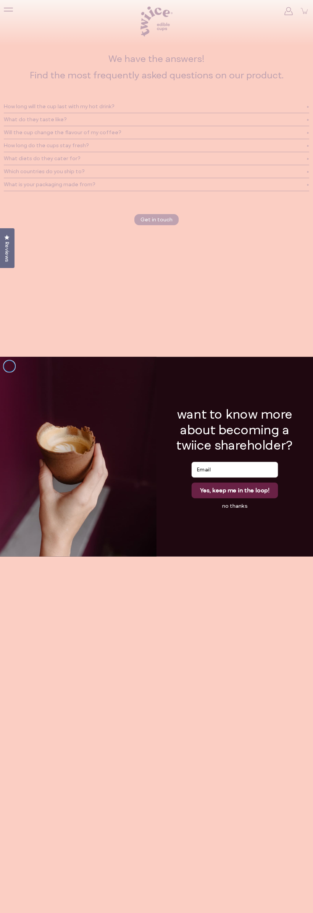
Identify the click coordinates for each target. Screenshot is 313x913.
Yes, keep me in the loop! (235, 490)
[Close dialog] (9, 366)
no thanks (234, 505)
